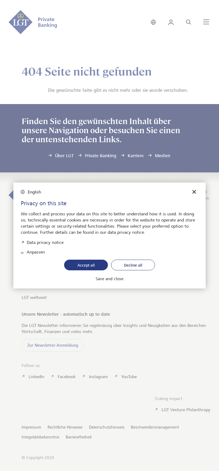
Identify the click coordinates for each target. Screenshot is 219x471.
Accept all (86, 265)
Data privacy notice (45, 242)
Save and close (109, 279)
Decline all (133, 265)
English (34, 192)
